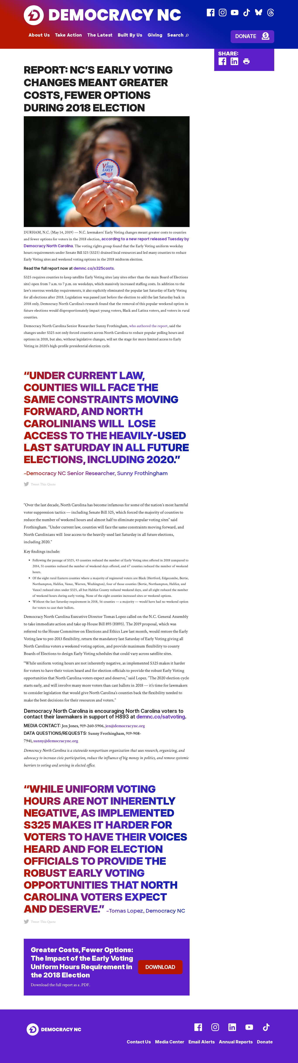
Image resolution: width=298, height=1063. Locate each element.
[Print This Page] (246, 64)
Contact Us (139, 1041)
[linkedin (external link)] (234, 64)
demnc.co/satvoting (160, 716)
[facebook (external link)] (210, 15)
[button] (178, 35)
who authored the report (148, 325)
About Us (39, 35)
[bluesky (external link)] (258, 15)
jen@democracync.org (124, 726)
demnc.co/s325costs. (94, 268)
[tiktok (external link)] (246, 15)
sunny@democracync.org (55, 741)
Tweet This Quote (43, 484)
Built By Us (130, 35)
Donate (245, 36)
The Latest (100, 35)
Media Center (169, 1041)
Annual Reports (236, 1041)
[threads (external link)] (270, 15)
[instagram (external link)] (222, 15)
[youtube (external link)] (234, 15)
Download (160, 967)
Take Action (68, 35)
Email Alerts (201, 1041)
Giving (155, 35)
